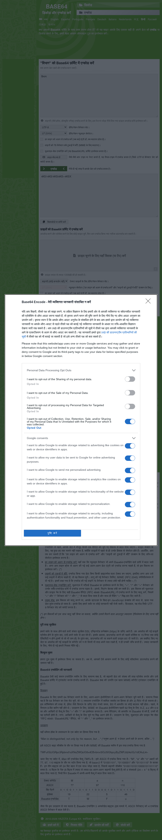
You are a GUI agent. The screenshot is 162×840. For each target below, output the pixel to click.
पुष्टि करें (52, 533)
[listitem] (81, 370)
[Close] (149, 302)
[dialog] (81, 420)
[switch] (130, 379)
